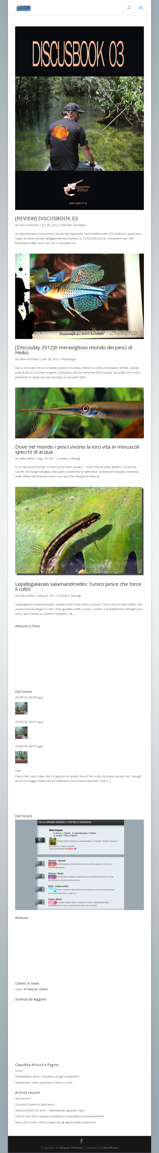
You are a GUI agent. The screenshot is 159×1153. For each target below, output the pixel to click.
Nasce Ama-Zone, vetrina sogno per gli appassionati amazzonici (55, 1122)
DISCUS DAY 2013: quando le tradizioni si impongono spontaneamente (59, 1116)
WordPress (110, 1148)
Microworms (23, 1098)
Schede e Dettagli (69, 458)
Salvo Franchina (29, 225)
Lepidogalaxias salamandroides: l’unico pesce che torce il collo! (78, 586)
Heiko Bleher (27, 458)
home (18, 1070)
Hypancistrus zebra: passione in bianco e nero (44, 1082)
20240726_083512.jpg (28, 722)
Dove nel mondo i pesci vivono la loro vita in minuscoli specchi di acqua (77, 449)
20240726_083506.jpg (28, 697)
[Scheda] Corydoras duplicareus (35, 1104)
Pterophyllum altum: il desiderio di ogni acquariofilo (47, 1076)
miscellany (79, 225)
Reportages (69, 359)
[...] (109, 781)
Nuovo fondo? (24, 790)
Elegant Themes (70, 1148)
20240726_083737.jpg (28, 746)
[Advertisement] (79, 657)
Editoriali (66, 225)
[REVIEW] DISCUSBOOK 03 (46, 218)
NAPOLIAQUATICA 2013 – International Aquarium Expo (50, 1110)
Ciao (18, 770)
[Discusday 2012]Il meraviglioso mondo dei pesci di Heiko (73, 350)
